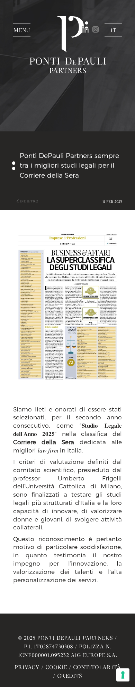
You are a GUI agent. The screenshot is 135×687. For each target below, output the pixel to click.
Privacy (27, 667)
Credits (69, 676)
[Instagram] (96, 29)
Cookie (56, 667)
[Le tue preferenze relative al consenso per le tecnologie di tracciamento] (122, 674)
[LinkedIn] (87, 29)
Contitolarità (97, 667)
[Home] (67, 59)
